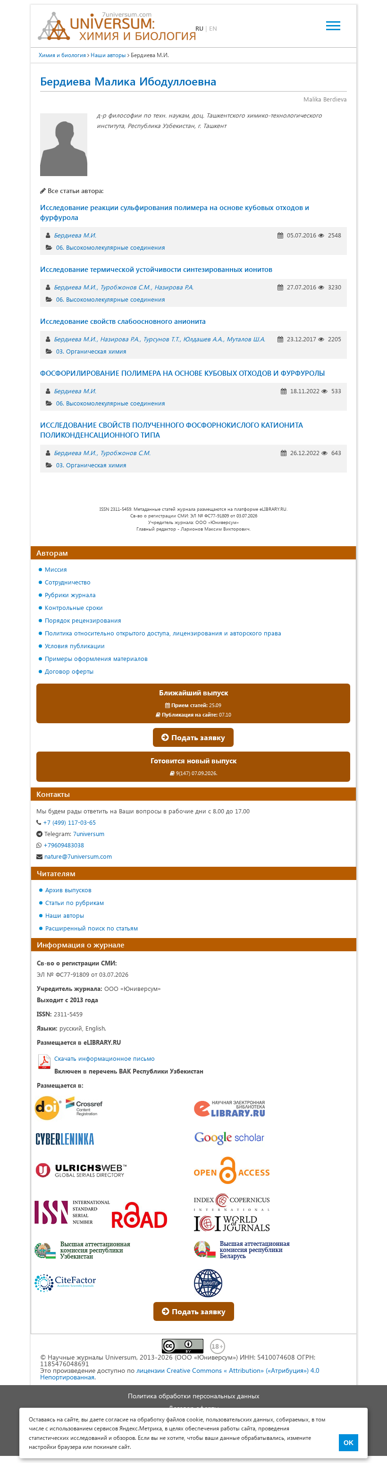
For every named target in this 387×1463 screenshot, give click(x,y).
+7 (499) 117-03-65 (68, 822)
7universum (74, 833)
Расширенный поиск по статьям (91, 928)
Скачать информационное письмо (104, 1058)
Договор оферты (69, 671)
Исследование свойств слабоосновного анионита (123, 321)
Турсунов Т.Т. (161, 339)
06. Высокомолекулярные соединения (110, 247)
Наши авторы (64, 915)
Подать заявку (197, 737)
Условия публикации (75, 646)
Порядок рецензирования (83, 620)
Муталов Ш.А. (246, 339)
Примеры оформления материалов (96, 658)
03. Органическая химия (91, 351)
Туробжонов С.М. (125, 287)
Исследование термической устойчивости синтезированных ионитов (156, 269)
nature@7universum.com (77, 856)
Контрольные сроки (74, 607)
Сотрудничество (68, 582)
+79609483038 (63, 845)
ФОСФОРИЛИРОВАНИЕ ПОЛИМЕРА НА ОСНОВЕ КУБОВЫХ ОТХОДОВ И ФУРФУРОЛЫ (182, 373)
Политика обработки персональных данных (193, 1396)
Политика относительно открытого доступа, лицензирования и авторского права (163, 633)
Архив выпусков (68, 890)
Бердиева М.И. (75, 235)
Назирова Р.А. (174, 287)
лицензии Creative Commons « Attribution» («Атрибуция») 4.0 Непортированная (180, 1373)
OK (348, 1442)
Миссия (56, 569)
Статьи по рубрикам (74, 902)
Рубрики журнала (70, 595)
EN (213, 28)
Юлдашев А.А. (203, 339)
